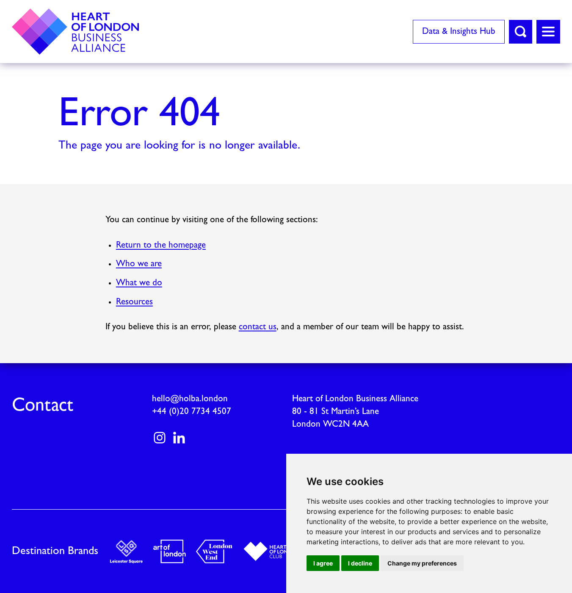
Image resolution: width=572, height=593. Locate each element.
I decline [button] (360, 563)
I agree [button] (323, 563)
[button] (520, 32)
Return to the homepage (161, 245)
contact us (257, 327)
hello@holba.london (190, 398)
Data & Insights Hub (458, 31)
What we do (139, 283)
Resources (134, 302)
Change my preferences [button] (422, 563)
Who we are (139, 263)
